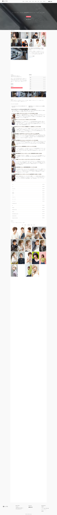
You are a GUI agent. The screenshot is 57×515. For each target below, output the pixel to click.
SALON (30, 1)
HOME (23, 1)
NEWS (38, 1)
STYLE (33, 1)
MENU (36, 1)
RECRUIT (44, 1)
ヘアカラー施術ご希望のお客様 (45, 508)
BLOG (41, 1)
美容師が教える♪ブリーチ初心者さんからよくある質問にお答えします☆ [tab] (37, 106)
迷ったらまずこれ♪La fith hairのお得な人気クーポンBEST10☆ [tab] (19, 106)
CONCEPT (26, 1)
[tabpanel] (28, 145)
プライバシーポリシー (44, 509)
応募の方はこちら (31, 57)
